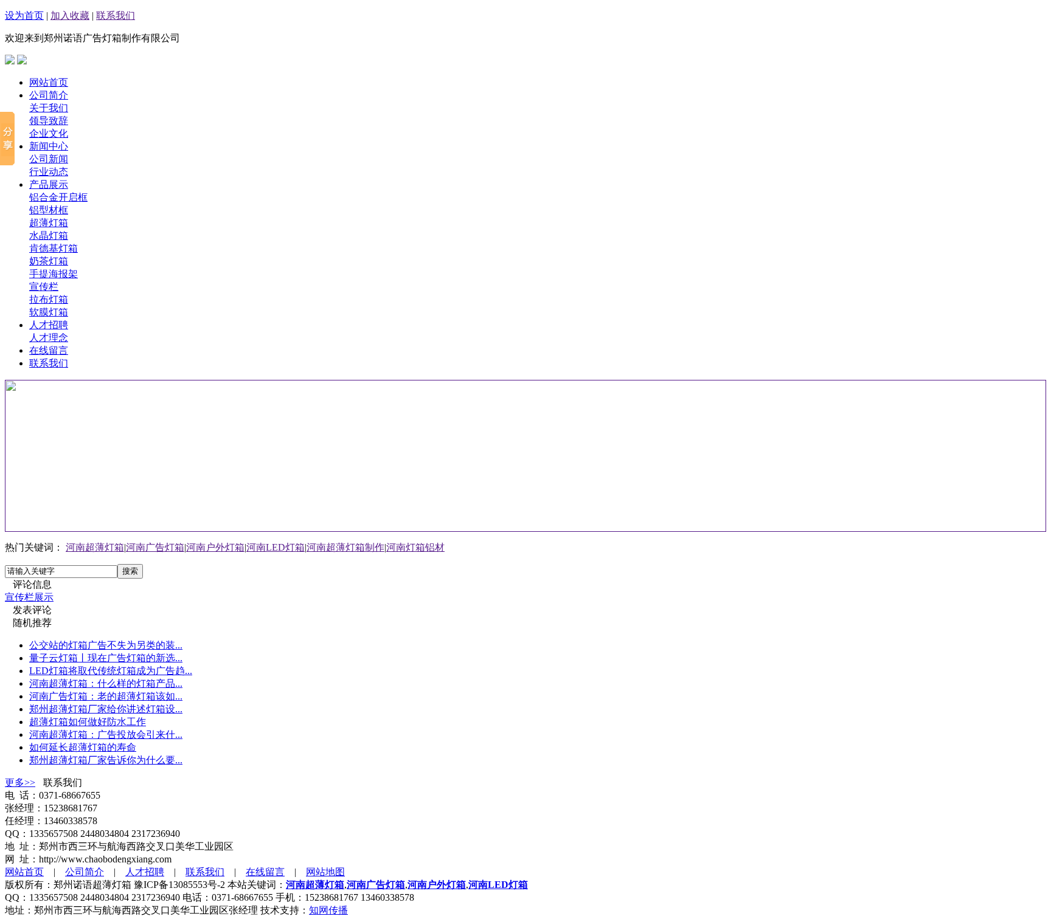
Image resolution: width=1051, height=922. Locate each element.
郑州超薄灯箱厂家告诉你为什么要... (105, 760)
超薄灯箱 (48, 223)
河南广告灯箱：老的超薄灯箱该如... (105, 696)
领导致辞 (48, 120)
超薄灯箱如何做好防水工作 (87, 722)
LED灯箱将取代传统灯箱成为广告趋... (110, 671)
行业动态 (48, 172)
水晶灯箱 (48, 235)
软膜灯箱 (48, 312)
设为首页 (24, 15)
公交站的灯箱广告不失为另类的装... (105, 645)
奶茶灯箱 (48, 261)
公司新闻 (48, 159)
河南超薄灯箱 (95, 547)
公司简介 (48, 95)
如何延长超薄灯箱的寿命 (82, 747)
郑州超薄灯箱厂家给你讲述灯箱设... (105, 709)
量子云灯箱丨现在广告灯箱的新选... (105, 658)
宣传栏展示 (29, 597)
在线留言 (48, 350)
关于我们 (48, 108)
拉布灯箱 (48, 299)
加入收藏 (69, 15)
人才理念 (48, 337)
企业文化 (48, 133)
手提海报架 (53, 274)
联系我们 (115, 15)
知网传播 (328, 910)
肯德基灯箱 (53, 248)
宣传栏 (43, 286)
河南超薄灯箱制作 (345, 547)
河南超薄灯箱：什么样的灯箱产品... (105, 683)
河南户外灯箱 (215, 547)
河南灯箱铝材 (415, 547)
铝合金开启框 (58, 197)
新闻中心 (48, 146)
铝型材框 (48, 210)
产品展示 (48, 184)
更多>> (20, 782)
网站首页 (48, 82)
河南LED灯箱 (275, 547)
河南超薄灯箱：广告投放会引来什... (105, 734)
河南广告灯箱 (155, 547)
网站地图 (325, 872)
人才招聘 (48, 325)
